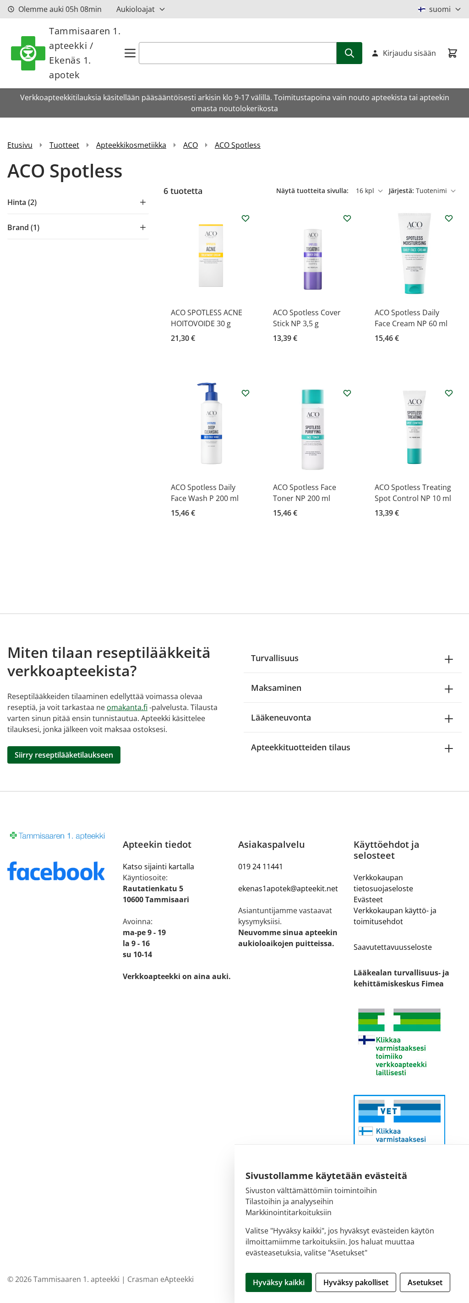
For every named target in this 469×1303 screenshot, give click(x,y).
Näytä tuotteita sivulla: (313, 190)
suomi (440, 9)
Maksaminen (276, 687)
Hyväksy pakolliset (355, 1282)
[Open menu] (130, 53)
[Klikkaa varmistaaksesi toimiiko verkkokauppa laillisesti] (408, 1042)
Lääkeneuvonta (281, 717)
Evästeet (368, 899)
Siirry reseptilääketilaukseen (64, 755)
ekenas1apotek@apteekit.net (288, 888)
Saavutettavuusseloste (393, 947)
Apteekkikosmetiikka (131, 145)
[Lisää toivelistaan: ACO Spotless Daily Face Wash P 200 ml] (245, 393)
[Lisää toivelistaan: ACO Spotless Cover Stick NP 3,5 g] (347, 218)
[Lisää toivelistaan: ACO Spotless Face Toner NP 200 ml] (347, 393)
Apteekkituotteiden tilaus (300, 747)
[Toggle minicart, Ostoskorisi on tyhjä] (452, 53)
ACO (190, 145)
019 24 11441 (260, 866)
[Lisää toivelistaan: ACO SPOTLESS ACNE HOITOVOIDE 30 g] (245, 218)
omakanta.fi (127, 707)
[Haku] (349, 53)
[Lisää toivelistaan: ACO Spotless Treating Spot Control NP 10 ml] (449, 393)
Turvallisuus (275, 657)
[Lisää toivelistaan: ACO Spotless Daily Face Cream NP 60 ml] (449, 218)
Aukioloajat (135, 9)
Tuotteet (64, 145)
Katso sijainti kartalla (158, 866)
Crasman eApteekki (160, 1279)
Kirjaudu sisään (409, 53)
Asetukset (425, 1282)
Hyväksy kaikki (279, 1282)
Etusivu (20, 145)
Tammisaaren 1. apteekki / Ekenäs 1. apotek (84, 53)
